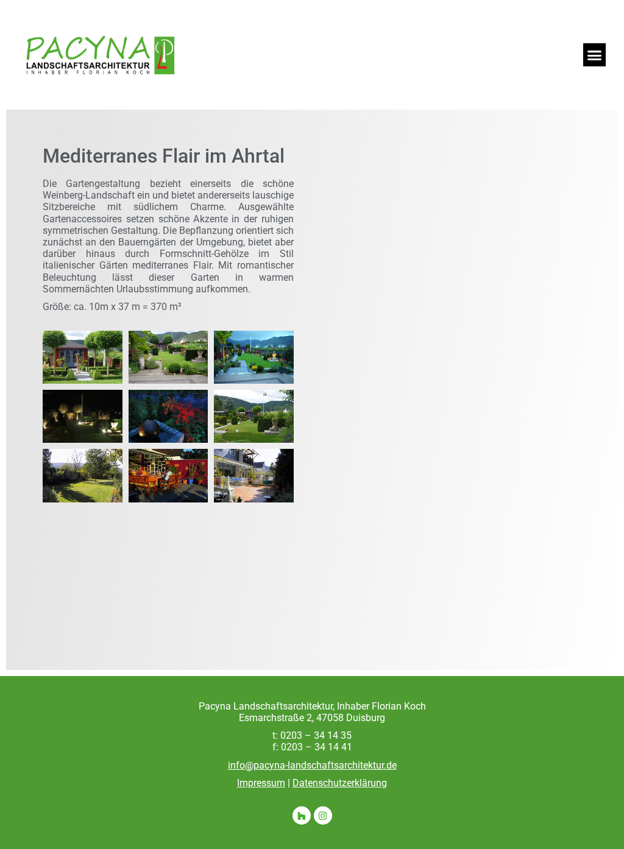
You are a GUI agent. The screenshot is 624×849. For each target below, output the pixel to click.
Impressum (261, 783)
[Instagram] (323, 815)
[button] (594, 54)
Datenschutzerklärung (339, 783)
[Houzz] (301, 815)
